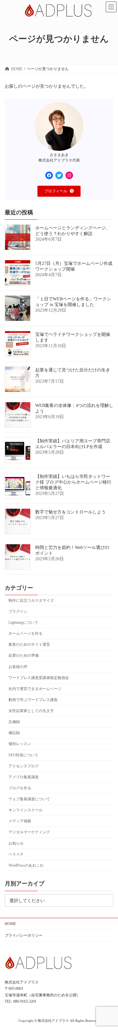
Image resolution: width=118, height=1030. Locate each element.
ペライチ (16, 854)
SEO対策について (23, 755)
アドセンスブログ (23, 766)
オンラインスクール (25, 810)
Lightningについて (23, 622)
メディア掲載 (19, 821)
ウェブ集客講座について (29, 799)
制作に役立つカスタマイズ (31, 600)
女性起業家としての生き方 (31, 711)
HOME (10, 924)
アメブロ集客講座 (23, 777)
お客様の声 (17, 666)
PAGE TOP (109, 992)
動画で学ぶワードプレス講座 (33, 700)
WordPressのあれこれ (26, 865)
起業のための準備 (23, 655)
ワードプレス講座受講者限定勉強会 (38, 677)
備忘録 (14, 733)
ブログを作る (19, 788)
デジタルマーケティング (29, 832)
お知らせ (16, 843)
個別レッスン (19, 744)
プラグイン (17, 611)
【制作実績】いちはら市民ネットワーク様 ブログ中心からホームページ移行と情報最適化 (73, 482)
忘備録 (14, 722)
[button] (59, 191)
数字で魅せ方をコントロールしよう (70, 512)
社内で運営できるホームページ (34, 689)
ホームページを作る (25, 633)
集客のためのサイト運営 (29, 644)
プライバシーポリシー (23, 935)
